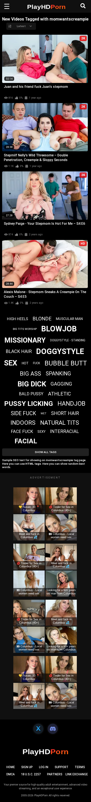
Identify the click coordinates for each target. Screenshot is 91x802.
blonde (42, 319)
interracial (64, 431)
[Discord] (53, 729)
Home (10, 767)
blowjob (59, 328)
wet (44, 413)
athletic (59, 394)
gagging (61, 384)
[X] (38, 729)
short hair (65, 413)
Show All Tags (46, 452)
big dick (32, 384)
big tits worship (25, 329)
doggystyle (60, 351)
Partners (54, 774)
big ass (30, 373)
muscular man (69, 319)
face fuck (22, 431)
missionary (25, 340)
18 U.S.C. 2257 (31, 774)
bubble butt (65, 363)
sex (10, 363)
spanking (58, 374)
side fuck (23, 413)
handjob (71, 403)
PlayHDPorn (41, 795)
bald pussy (31, 393)
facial (26, 441)
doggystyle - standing (67, 340)
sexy (41, 432)
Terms (80, 767)
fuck (36, 363)
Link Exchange (76, 774)
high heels (17, 319)
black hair (19, 351)
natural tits (59, 422)
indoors (23, 422)
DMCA (10, 774)
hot (25, 363)
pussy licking (28, 404)
